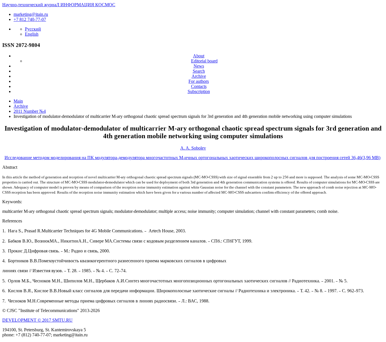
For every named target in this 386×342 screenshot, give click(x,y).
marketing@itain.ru (31, 14)
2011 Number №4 (30, 111)
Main (18, 101)
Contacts (199, 86)
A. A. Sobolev (193, 148)
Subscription (199, 91)
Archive (199, 76)
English (31, 34)
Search (199, 71)
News (199, 66)
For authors (198, 81)
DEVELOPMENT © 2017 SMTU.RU (37, 320)
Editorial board (204, 61)
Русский (33, 29)
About (198, 55)
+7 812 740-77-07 (30, 19)
